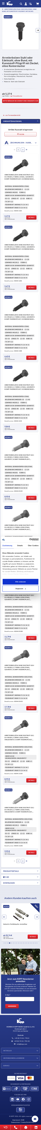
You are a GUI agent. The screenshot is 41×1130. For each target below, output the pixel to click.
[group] (20, 922)
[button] (38, 30)
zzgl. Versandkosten (16, 96)
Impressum (16, 1120)
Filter (21, 134)
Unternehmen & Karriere (13, 1058)
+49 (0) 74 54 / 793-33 (22, 1041)
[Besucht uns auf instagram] (28, 1099)
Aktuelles (7, 1050)
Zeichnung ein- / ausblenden (24, 143)
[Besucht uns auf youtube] (17, 1099)
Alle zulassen (20, 582)
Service (6, 1065)
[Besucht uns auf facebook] (23, 1099)
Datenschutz (15, 1122)
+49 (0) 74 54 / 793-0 (21, 1038)
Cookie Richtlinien (27, 1122)
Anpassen (19, 588)
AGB (22, 1120)
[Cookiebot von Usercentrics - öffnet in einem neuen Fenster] (29, 539)
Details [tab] (20, 545)
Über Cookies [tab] (33, 545)
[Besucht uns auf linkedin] (12, 1099)
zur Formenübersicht (12, 115)
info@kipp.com (21, 1044)
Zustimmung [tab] (7, 545)
